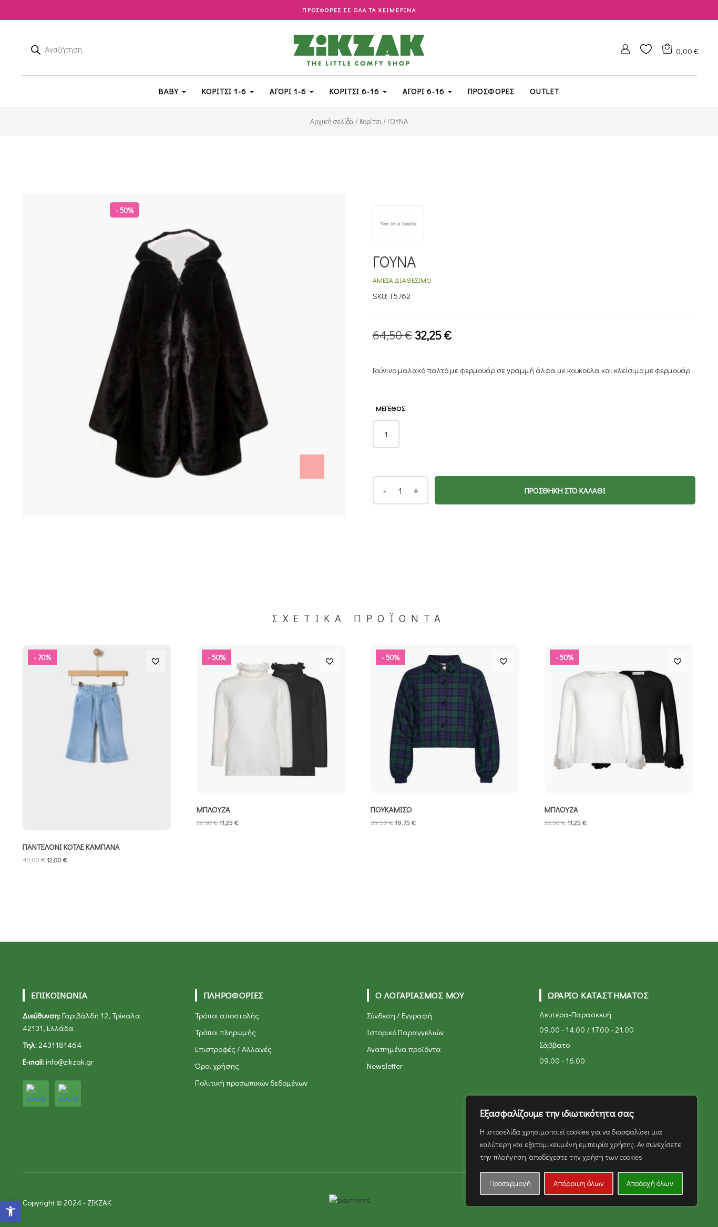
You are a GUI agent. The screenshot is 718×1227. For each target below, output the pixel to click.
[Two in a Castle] (399, 229)
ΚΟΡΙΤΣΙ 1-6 (225, 91)
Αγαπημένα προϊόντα (404, 1049)
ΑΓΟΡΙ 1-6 (289, 91)
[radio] (386, 434)
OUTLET (544, 91)
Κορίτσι (371, 121)
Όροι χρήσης (217, 1065)
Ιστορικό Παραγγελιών (405, 1032)
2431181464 (59, 1044)
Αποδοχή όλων (650, 1183)
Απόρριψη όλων (578, 1183)
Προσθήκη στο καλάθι (565, 490)
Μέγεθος (390, 408)
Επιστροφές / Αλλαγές (233, 1049)
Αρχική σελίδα (332, 121)
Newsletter (385, 1065)
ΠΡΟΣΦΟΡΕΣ (491, 91)
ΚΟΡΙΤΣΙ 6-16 (356, 91)
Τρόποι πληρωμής (225, 1032)
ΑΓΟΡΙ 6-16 (425, 91)
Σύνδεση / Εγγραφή (399, 1015)
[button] (10, 1211)
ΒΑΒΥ (170, 91)
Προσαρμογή (510, 1183)
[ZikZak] (358, 49)
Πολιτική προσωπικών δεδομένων (251, 1082)
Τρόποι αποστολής (227, 1015)
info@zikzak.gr (70, 1061)
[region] (581, 1151)
